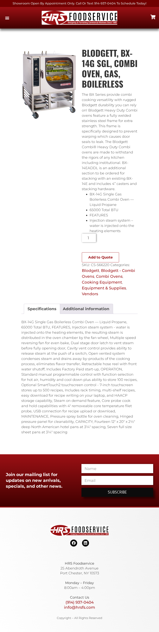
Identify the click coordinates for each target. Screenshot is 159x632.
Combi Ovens (109, 276)
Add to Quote (100, 257)
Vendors (90, 294)
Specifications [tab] (42, 308)
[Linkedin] (85, 543)
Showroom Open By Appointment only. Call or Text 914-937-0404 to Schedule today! (79, 3)
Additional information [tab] (86, 308)
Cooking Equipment (102, 282)
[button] (7, 18)
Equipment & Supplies (104, 288)
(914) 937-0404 (80, 602)
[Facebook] (73, 543)
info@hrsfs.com (79, 607)
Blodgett (90, 270)
